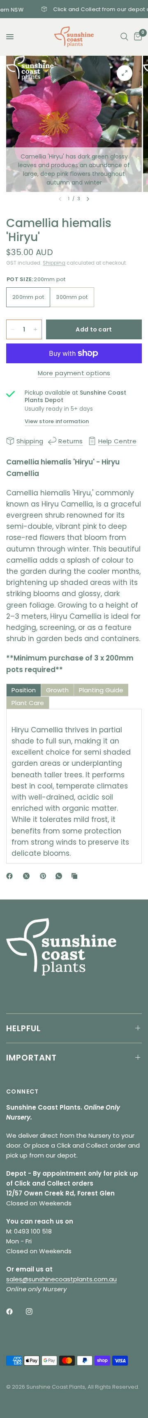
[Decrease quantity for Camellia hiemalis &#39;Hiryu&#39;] (13, 329)
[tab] (23, 690)
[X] (28, 876)
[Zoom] (124, 73)
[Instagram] (35, 1311)
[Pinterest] (45, 876)
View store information (57, 421)
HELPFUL (23, 1028)
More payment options (74, 372)
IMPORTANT (31, 1057)
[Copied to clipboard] (76, 876)
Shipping (54, 262)
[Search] (124, 36)
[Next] (88, 199)
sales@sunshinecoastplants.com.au (61, 1279)
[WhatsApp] (60, 876)
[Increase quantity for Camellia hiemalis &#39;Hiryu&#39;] (35, 329)
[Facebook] (11, 876)
